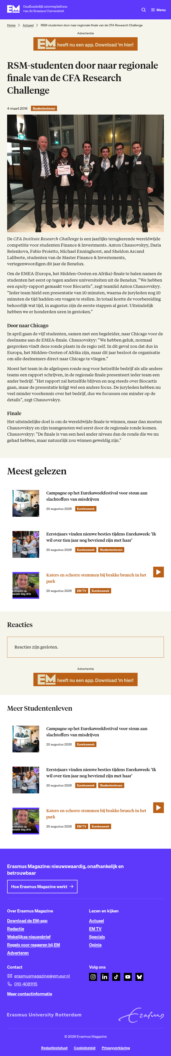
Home (11, 25)
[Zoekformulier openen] (143, 9)
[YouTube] (128, 977)
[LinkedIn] (105, 977)
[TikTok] (116, 977)
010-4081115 (25, 984)
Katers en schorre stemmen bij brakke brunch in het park (96, 578)
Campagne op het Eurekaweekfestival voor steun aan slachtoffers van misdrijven (96, 496)
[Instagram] (93, 977)
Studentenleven (44, 108)
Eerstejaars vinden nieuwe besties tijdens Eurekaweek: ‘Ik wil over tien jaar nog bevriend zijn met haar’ (101, 537)
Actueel (28, 25)
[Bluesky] (139, 977)
